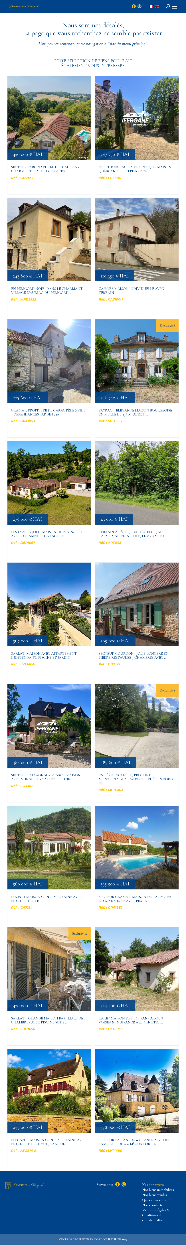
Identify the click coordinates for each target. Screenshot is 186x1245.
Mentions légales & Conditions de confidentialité (155, 1215)
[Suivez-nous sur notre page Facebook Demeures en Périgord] (117, 1184)
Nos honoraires (153, 1185)
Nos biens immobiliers (158, 1190)
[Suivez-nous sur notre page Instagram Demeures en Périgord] (123, 1184)
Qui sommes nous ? (156, 1200)
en (157, 6)
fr (151, 6)
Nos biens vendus (154, 1195)
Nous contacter (153, 1205)
